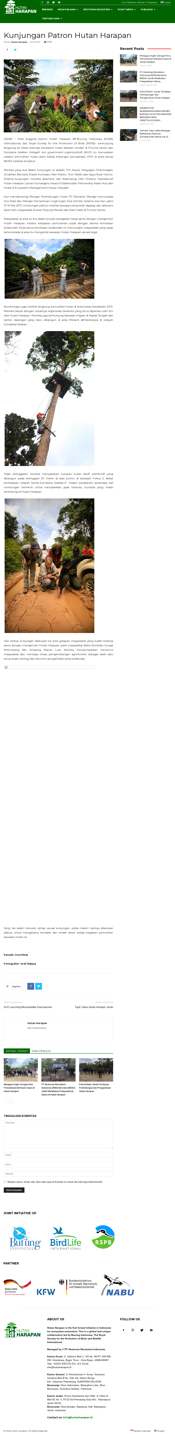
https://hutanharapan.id (37, 1028)
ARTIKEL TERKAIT (17, 1051)
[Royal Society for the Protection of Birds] (103, 1252)
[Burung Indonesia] (25, 1252)
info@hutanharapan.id (77, 1417)
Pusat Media (125, 9)
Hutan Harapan (19, 42)
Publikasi (147, 9)
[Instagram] (47, 2)
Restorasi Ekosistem (96, 9)
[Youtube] (59, 2)
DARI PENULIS (41, 1051)
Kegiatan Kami (67, 9)
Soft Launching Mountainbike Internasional (28, 1007)
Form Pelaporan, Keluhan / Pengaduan (139, 2)
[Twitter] (53, 2)
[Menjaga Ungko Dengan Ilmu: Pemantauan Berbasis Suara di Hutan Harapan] (21, 1070)
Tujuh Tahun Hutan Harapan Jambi (94, 1007)
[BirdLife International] (66, 1252)
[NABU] (117, 1297)
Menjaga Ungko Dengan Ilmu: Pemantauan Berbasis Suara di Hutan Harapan (19, 1087)
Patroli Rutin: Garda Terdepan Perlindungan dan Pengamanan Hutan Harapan (95, 1087)
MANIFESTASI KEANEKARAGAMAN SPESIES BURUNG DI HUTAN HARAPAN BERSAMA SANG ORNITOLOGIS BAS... (155, 114)
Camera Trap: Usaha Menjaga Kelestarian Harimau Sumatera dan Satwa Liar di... (155, 133)
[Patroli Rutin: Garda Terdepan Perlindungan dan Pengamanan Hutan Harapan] (96, 1070)
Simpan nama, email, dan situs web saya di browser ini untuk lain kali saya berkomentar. (55, 1181)
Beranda (47, 9)
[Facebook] (42, 2)
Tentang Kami (50, 18)
